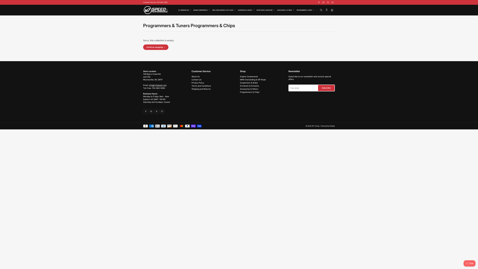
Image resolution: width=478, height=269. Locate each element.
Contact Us (196, 79)
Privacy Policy (198, 83)
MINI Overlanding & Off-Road (222, 10)
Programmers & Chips (304, 10)
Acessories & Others (284, 10)
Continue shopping (154, 47)
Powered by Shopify (328, 126)
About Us (196, 76)
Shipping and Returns (201, 89)
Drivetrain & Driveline (264, 10)
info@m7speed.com (158, 85)
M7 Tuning (315, 126)
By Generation (184, 10)
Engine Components (200, 10)
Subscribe (326, 88)
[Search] (321, 10)
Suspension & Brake (245, 10)
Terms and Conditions (201, 86)
